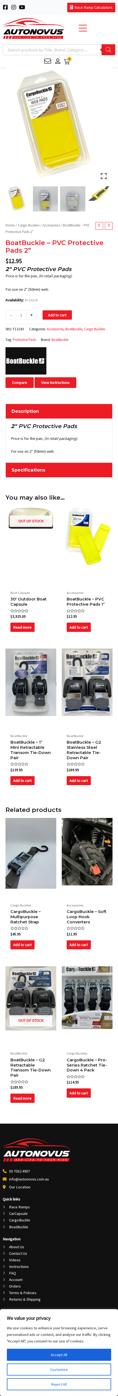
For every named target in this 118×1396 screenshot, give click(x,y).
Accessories (51, 225)
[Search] (108, 49)
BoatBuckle (73, 329)
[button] (104, 127)
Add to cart (57, 315)
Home (10, 225)
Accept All (59, 1354)
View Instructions (55, 382)
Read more (22, 627)
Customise (59, 1369)
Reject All (59, 1384)
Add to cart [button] (78, 627)
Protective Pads (24, 339)
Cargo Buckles (29, 225)
